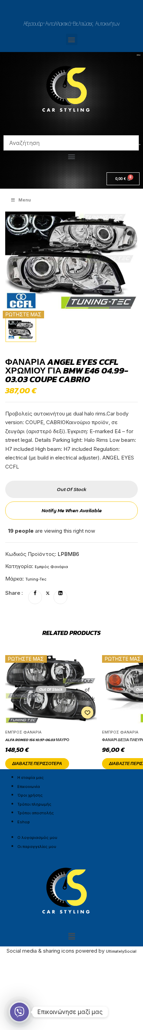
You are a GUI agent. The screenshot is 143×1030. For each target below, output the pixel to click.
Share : (14, 593)
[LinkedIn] (60, 593)
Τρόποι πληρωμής (34, 804)
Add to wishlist (87, 712)
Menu (24, 200)
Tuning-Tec (36, 579)
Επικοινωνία (28, 786)
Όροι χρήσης (30, 795)
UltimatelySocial (121, 951)
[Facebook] (35, 593)
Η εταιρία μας (30, 777)
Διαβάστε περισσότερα (37, 764)
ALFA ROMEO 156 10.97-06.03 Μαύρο (37, 739)
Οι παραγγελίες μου (36, 846)
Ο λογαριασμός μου (37, 837)
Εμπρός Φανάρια (51, 566)
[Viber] (19, 1012)
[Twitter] (47, 593)
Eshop (23, 821)
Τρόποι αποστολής (35, 812)
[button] (71, 39)
